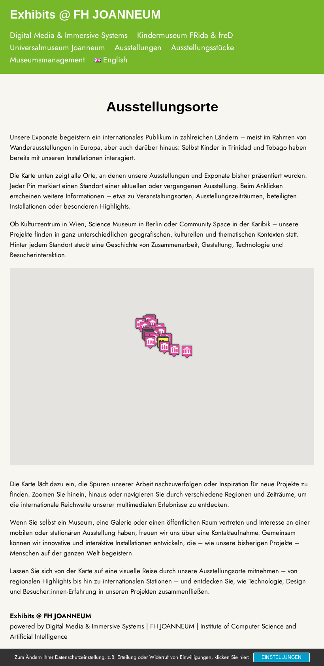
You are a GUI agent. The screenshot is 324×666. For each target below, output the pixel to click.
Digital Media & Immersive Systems (69, 35)
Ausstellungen (138, 47)
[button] (186, 351)
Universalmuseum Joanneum (57, 47)
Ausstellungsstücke (202, 47)
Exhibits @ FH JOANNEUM (85, 14)
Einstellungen (281, 657)
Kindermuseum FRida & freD (185, 35)
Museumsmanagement (47, 60)
